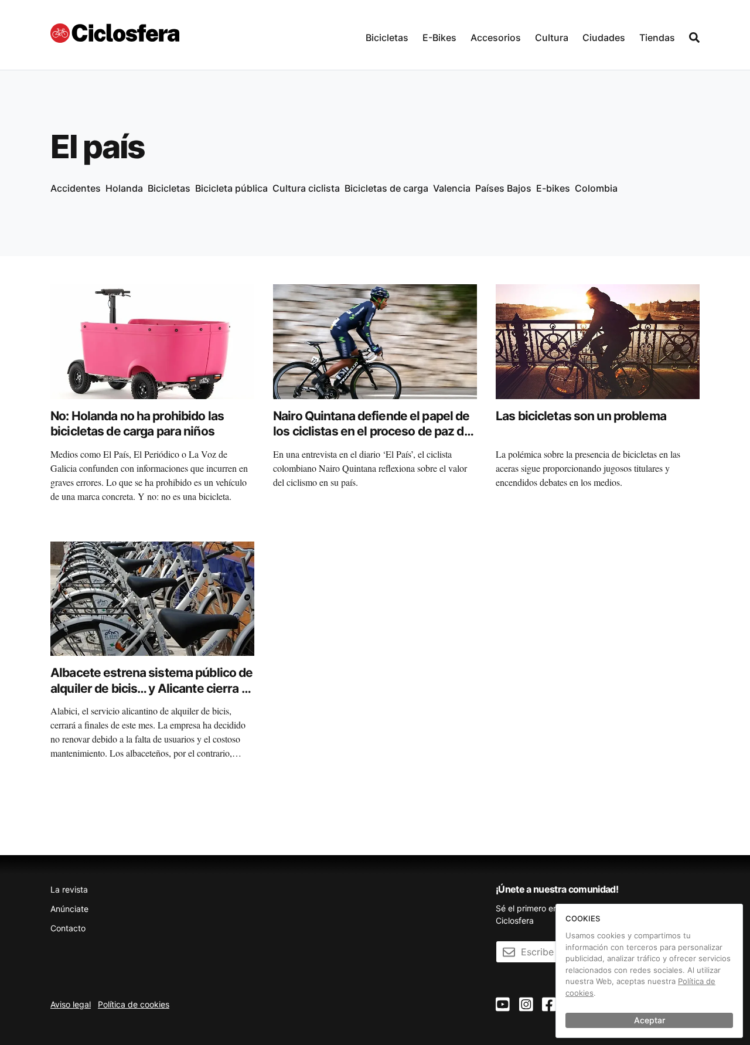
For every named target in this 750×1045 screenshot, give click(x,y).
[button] (387, 34)
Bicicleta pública (231, 188)
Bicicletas (387, 37)
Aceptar (649, 1020)
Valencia (452, 188)
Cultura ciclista (306, 188)
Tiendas (657, 37)
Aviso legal (70, 1004)
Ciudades (603, 37)
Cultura (551, 37)
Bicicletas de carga (386, 188)
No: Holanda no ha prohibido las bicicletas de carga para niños (137, 423)
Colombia (596, 188)
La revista (69, 889)
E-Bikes (439, 37)
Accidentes (75, 188)
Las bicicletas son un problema (581, 416)
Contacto (68, 928)
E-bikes (553, 188)
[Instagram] (526, 1005)
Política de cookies (133, 1004)
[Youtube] (503, 1005)
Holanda (124, 188)
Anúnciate (69, 909)
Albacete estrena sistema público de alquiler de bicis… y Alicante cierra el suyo (151, 688)
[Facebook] (549, 1005)
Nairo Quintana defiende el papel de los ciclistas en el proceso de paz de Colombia (372, 431)
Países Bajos (503, 188)
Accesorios (496, 37)
